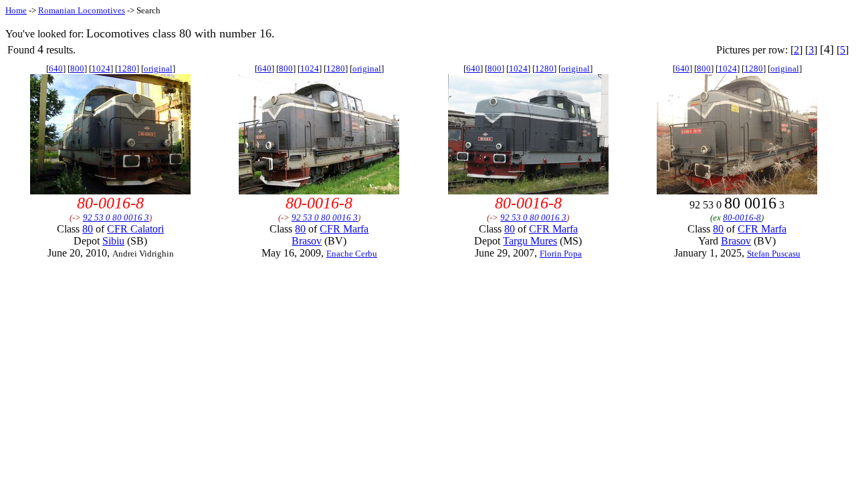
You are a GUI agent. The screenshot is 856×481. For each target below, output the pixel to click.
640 (56, 68)
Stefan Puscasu (773, 254)
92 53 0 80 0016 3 (116, 217)
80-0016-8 (742, 217)
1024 (101, 68)
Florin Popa (561, 254)
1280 (127, 68)
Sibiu (113, 241)
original (158, 68)
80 (87, 228)
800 (77, 68)
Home (16, 10)
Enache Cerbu (351, 254)
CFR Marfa (344, 228)
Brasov (307, 241)
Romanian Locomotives (81, 10)
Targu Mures (530, 241)
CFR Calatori (135, 228)
